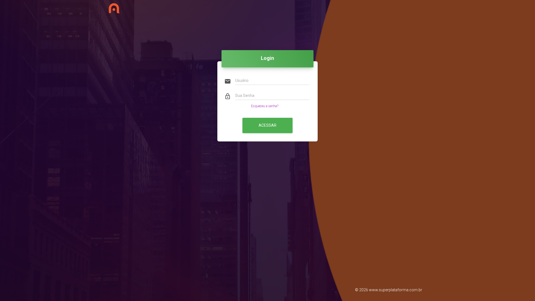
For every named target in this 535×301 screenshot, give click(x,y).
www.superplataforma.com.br (395, 290)
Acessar (267, 125)
